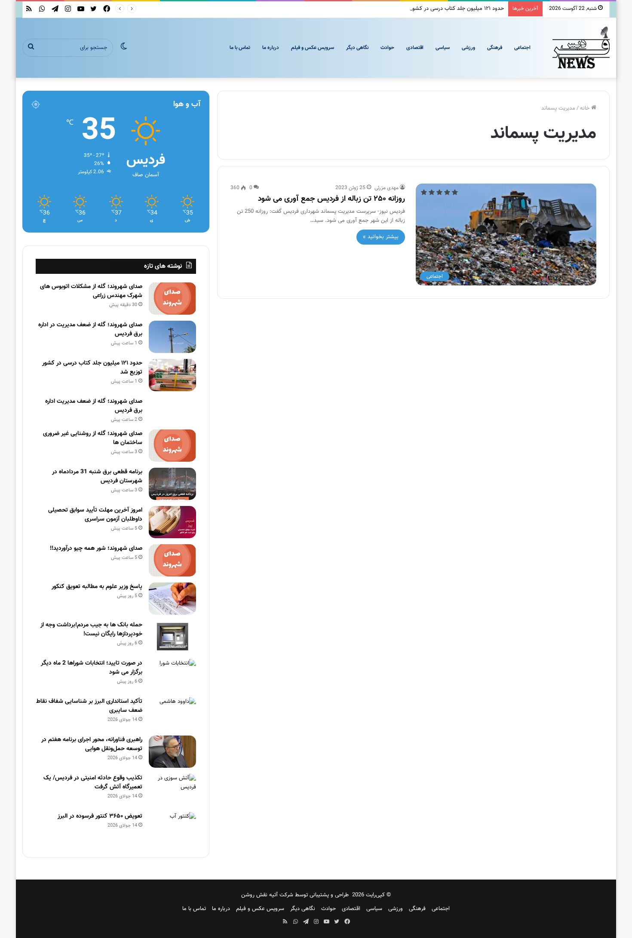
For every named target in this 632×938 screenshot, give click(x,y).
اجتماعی (522, 48)
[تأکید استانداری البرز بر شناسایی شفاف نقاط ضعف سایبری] (172, 713)
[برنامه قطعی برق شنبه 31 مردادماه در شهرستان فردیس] (172, 484)
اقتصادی (414, 48)
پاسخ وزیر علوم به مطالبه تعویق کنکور (97, 587)
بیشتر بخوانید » (381, 237)
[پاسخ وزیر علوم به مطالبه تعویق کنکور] (172, 598)
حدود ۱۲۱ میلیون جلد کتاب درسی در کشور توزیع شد (446, 8)
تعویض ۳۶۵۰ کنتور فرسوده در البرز (100, 816)
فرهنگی (494, 48)
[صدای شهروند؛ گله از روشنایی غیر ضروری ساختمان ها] (172, 445)
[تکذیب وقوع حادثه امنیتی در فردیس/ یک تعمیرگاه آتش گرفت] (172, 790)
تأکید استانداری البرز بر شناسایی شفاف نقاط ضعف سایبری (89, 706)
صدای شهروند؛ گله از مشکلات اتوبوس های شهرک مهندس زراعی (91, 291)
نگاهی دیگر (357, 48)
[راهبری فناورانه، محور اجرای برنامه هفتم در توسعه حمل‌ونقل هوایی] (172, 752)
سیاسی (443, 48)
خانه (585, 108)
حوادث (387, 48)
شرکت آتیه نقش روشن (267, 895)
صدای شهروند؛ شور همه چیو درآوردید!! (96, 548)
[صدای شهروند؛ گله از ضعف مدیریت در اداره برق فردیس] (172, 337)
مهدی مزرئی (386, 188)
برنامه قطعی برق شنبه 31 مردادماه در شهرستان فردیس (97, 476)
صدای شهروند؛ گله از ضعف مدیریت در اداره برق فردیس (90, 329)
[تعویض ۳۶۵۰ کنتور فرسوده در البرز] (172, 828)
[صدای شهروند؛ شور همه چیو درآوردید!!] (172, 560)
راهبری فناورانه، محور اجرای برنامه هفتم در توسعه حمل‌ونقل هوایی (91, 744)
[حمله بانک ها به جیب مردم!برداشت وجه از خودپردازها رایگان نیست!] (172, 637)
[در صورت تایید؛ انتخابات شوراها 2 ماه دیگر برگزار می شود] (172, 675)
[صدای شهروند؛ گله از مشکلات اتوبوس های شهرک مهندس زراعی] (172, 298)
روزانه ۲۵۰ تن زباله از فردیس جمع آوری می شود (331, 199)
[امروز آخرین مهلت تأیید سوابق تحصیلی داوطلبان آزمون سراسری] (172, 522)
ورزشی (468, 48)
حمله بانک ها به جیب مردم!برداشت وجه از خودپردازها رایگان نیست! (91, 629)
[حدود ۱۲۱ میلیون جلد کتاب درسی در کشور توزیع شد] (172, 375)
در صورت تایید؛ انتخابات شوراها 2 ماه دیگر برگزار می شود (91, 668)
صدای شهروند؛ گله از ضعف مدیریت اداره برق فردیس (93, 406)
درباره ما (270, 48)
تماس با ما (240, 48)
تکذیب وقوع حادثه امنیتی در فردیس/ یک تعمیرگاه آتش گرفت (92, 782)
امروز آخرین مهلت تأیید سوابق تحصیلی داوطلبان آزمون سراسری (95, 515)
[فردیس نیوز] (581, 47)
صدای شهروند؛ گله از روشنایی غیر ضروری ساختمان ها (92, 438)
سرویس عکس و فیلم (312, 48)
